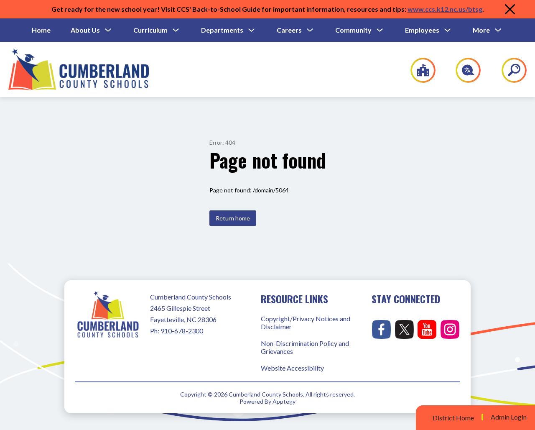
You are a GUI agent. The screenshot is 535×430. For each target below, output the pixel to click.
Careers (289, 30)
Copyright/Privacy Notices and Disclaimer (305, 322)
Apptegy (284, 401)
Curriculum (150, 30)
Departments (222, 30)
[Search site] (509, 70)
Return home (233, 218)
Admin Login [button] (509, 417)
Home (41, 30)
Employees (422, 30)
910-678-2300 (181, 331)
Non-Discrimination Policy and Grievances (305, 347)
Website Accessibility (292, 368)
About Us (85, 30)
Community (353, 30)
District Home (453, 418)
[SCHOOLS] (419, 70)
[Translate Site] (463, 70)
